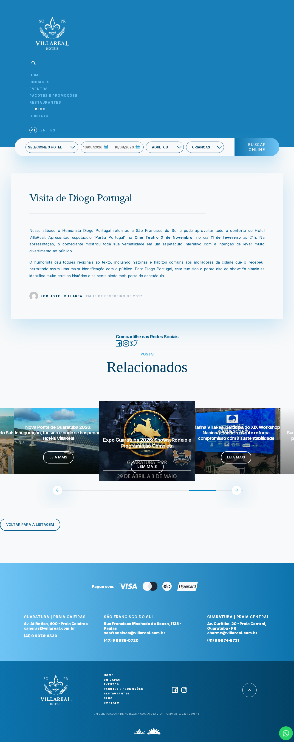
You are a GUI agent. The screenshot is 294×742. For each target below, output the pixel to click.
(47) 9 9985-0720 (121, 640)
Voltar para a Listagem (30, 524)
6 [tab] (191, 492)
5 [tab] (164, 492)
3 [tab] (109, 492)
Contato (39, 116)
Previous (57, 490)
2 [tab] (82, 492)
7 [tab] (218, 492)
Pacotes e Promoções (53, 95)
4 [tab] (137, 492)
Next (236, 490)
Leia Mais (58, 457)
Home (35, 75)
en (43, 130)
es (52, 130)
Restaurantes (45, 102)
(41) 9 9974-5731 (223, 640)
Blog (40, 109)
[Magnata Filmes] (154, 732)
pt (33, 130)
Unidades (39, 82)
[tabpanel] (147, 440)
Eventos (38, 89)
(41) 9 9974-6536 (40, 636)
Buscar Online (257, 147)
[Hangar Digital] (139, 732)
